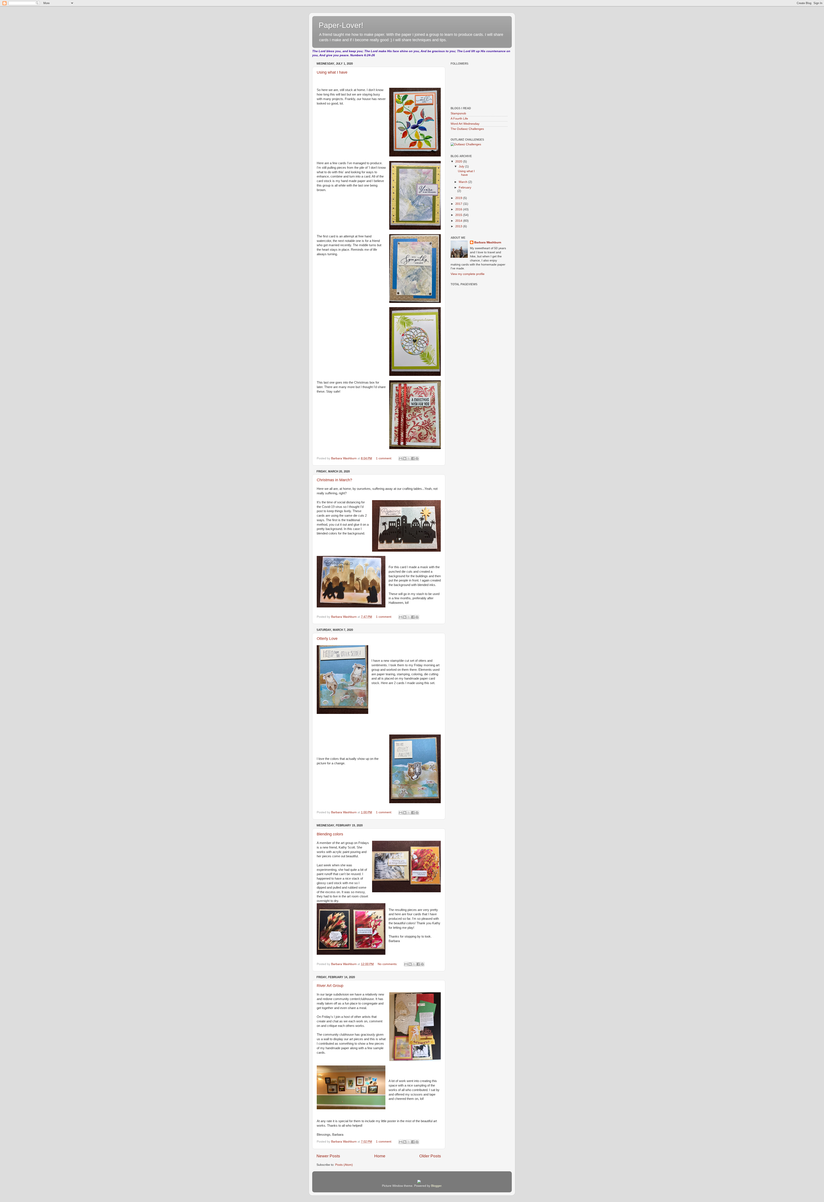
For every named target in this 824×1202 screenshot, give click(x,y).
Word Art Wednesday (465, 123)
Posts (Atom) (344, 1164)
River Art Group (330, 985)
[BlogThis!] (405, 458)
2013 (459, 226)
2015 (459, 215)
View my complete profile (468, 274)
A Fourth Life (459, 118)
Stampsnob (458, 113)
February (465, 187)
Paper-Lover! (341, 25)
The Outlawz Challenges (467, 129)
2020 (459, 161)
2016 (459, 209)
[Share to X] (409, 458)
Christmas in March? (334, 480)
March (463, 182)
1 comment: (384, 458)
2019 (459, 198)
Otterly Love (327, 638)
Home (379, 1156)
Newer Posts (328, 1156)
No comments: (388, 964)
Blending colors (330, 834)
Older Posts (430, 1156)
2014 (459, 220)
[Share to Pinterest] (417, 458)
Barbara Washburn (487, 242)
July (462, 166)
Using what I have (332, 72)
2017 (459, 203)
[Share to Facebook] (413, 458)
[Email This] (400, 458)
